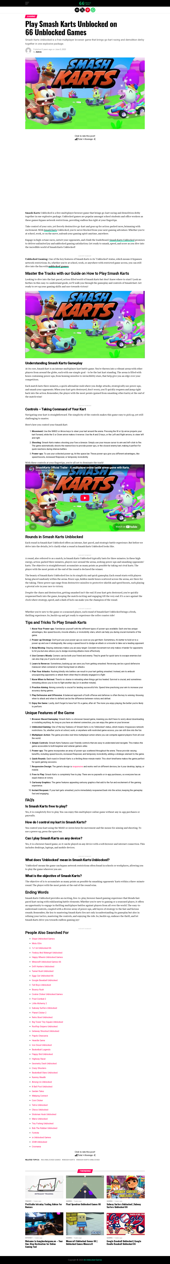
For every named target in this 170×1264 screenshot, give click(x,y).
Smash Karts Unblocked (121, 239)
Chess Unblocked (40, 1109)
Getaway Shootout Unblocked (45, 1031)
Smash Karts (50, 229)
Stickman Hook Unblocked (44, 1114)
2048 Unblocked (39, 1142)
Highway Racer (39, 1059)
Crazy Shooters (39, 1068)
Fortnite (35, 1133)
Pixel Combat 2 (39, 999)
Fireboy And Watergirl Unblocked (47, 952)
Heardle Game (38, 1040)
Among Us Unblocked (42, 1082)
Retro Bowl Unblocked (42, 1017)
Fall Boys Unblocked (41, 985)
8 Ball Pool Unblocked (42, 1086)
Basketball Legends (41, 1049)
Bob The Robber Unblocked (44, 1128)
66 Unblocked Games (51, 1160)
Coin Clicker (37, 1100)
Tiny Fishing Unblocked (42, 1123)
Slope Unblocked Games (43, 939)
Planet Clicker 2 (39, 1012)
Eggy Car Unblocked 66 (42, 976)
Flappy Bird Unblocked (42, 1054)
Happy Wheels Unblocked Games (47, 957)
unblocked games (58, 266)
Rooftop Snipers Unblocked (45, 1026)
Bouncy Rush (38, 989)
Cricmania (36, 1146)
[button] (27, 3)
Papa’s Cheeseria (40, 1036)
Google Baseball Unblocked (45, 980)
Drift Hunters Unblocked (43, 966)
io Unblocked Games (41, 1137)
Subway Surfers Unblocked (44, 1008)
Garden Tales (38, 1091)
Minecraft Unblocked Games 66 (46, 962)
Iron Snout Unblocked (42, 1045)
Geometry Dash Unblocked (44, 1063)
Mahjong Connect (40, 1096)
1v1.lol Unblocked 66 (41, 948)
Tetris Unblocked (40, 1105)
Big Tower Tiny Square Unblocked (47, 1022)
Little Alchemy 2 (39, 1003)
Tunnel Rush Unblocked (42, 971)
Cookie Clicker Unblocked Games (47, 994)
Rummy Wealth (39, 1077)
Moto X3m (37, 943)
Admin (39, 52)
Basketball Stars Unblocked (45, 1072)
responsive (78, 766)
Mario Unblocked (40, 1119)
